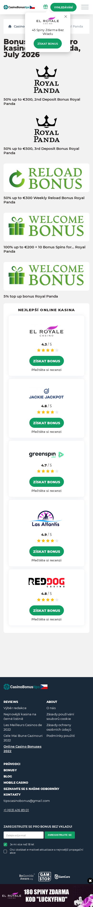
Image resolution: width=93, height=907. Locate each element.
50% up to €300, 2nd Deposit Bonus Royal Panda (42, 101)
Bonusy (10, 770)
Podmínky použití (60, 736)
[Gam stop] (44, 876)
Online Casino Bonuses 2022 (22, 748)
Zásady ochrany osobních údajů (58, 727)
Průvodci (12, 764)
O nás (51, 708)
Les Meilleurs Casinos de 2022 (23, 727)
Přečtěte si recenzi (46, 370)
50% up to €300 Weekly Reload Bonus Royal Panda (44, 200)
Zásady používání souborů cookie (60, 716)
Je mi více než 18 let (22, 844)
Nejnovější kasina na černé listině (20, 716)
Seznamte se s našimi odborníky (31, 789)
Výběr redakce (15, 708)
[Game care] (62, 876)
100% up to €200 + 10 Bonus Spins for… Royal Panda (44, 249)
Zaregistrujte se (60, 835)
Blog (8, 776)
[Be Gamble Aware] (27, 877)
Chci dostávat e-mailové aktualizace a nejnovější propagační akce (46, 851)
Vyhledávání (63, 7)
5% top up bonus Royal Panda (31, 296)
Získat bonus (47, 43)
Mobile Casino (16, 782)
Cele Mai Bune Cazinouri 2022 (23, 738)
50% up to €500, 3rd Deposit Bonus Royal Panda (41, 151)
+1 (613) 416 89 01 (16, 810)
